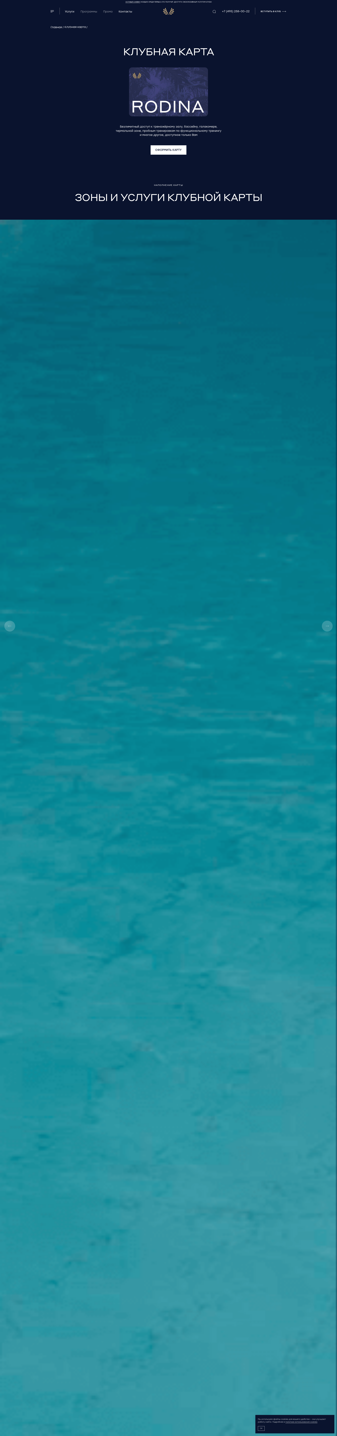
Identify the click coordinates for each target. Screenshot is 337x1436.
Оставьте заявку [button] (132, 2)
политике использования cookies (301, 1422)
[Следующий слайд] (327, 937)
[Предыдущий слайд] (9, 937)
